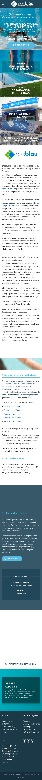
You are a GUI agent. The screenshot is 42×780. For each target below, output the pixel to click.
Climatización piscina (10, 751)
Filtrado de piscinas (9, 745)
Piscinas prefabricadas (12, 418)
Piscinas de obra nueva (12, 406)
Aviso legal (27, 727)
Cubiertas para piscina (10, 754)
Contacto (26, 721)
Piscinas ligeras (10, 414)
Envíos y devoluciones (31, 724)
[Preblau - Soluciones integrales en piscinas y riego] (22, 4)
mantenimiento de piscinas (12, 189)
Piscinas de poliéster (12, 410)
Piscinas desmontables (13, 421)
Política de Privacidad (31, 732)
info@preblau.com (8, 721)
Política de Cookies (30, 729)
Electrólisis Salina (8, 756)
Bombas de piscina (9, 748)
